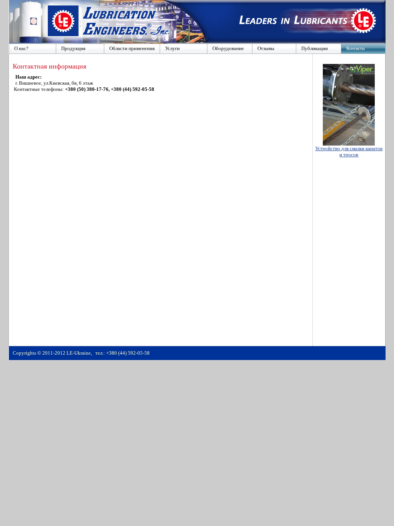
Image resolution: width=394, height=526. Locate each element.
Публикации (314, 48)
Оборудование (228, 48)
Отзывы (265, 48)
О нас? (21, 48)
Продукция (73, 48)
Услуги (172, 48)
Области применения (132, 48)
